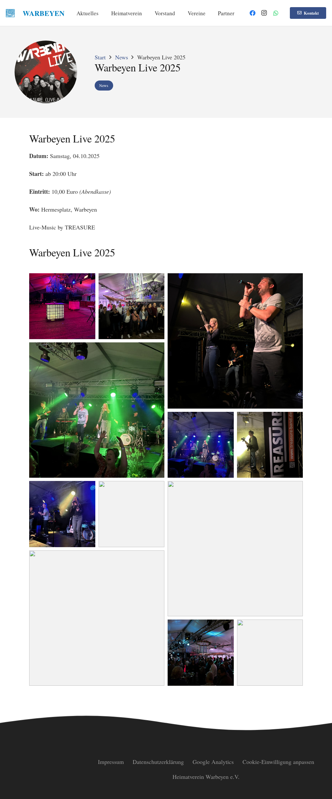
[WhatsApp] (276, 13)
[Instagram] (264, 13)
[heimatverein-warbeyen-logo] (10, 13)
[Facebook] (252, 13)
